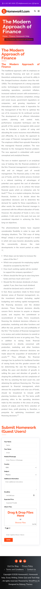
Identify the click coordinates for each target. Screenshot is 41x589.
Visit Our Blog (13, 566)
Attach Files (8, 507)
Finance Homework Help (19, 36)
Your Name (7, 442)
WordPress (33, 581)
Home (5, 36)
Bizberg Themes (25, 584)
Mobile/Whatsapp (10, 457)
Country (6, 464)
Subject (6, 471)
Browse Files (20, 522)
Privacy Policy (27, 566)
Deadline (7, 492)
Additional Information (11, 479)
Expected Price (9, 499)
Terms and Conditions (15, 569)
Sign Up (36, 3)
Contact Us (31, 569)
